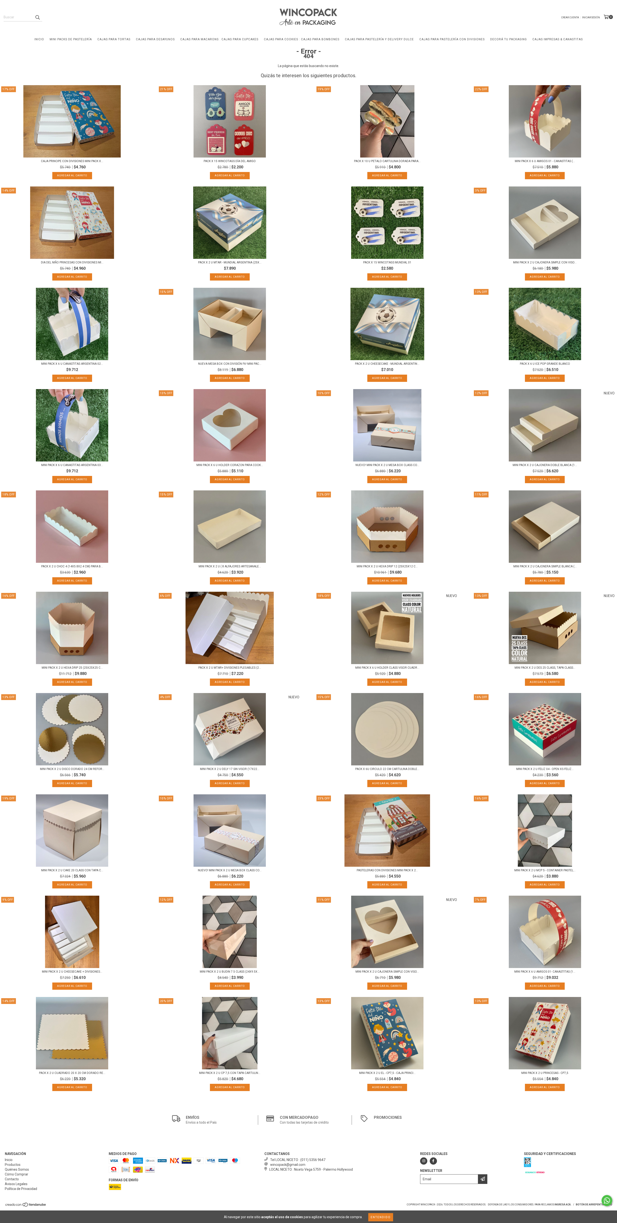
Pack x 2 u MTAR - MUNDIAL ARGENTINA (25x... (230, 262)
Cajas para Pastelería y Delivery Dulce (379, 39)
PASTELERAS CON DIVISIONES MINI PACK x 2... (387, 870)
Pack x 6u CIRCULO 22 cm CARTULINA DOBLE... (387, 769)
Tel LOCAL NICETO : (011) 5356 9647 (297, 1160)
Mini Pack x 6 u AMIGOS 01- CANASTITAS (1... (544, 971)
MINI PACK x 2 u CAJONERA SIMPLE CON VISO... (545, 262)
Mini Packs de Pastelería (71, 39)
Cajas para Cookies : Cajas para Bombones (301, 39)
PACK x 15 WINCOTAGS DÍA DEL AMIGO (230, 161)
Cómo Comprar (16, 1174)
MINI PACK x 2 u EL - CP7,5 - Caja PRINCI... (387, 1073)
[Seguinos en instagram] (423, 1161)
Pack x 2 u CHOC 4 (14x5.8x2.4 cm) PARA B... (72, 566)
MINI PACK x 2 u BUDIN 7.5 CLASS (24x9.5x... (230, 971)
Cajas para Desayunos (155, 39)
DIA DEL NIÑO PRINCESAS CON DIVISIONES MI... (72, 262)
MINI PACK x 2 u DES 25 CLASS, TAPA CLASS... (545, 667)
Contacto (12, 1179)
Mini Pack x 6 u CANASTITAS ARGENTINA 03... (72, 465)
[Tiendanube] (26, 1206)
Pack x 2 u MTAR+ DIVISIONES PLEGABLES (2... (229, 667)
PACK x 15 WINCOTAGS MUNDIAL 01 (387, 262)
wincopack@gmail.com (287, 1165)
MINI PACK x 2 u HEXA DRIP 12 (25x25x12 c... (387, 566)
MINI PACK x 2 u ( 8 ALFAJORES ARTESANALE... (230, 566)
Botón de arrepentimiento (594, 1204)
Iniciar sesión (591, 17)
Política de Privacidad (21, 1189)
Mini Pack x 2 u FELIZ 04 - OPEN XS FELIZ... (545, 769)
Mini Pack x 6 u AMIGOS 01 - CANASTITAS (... (545, 161)
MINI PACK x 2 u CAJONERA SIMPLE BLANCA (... (545, 566)
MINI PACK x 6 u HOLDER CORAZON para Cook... (229, 465)
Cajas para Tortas (113, 39)
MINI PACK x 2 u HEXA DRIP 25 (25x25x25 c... (72, 667)
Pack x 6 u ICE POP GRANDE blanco (545, 363)
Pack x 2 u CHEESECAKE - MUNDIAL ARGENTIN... (387, 363)
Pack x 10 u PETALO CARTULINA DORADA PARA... (387, 161)
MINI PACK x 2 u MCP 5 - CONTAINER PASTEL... (545, 870)
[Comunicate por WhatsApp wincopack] (607, 1200)
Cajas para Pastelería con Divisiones (452, 39)
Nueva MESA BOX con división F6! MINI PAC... (229, 363)
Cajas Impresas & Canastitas (557, 39)
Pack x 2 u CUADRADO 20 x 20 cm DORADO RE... (72, 1073)
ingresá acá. (563, 1204)
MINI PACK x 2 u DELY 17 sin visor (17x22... (229, 769)
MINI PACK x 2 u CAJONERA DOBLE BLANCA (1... (545, 465)
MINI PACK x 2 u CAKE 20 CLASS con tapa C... (72, 870)
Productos (12, 1165)
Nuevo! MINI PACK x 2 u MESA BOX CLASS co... (387, 465)
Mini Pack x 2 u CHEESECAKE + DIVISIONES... (72, 971)
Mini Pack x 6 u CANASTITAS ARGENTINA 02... (72, 363)
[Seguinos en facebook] (433, 1161)
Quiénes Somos (17, 1169)
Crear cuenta (570, 17)
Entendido (381, 1217)
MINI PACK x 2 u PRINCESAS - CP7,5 (544, 1073)
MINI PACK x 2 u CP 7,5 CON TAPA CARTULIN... (229, 1073)
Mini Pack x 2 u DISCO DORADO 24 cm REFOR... (72, 769)
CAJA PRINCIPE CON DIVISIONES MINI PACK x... (72, 161)
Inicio (39, 39)
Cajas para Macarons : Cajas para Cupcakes (219, 39)
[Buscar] (37, 17)
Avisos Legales (16, 1184)
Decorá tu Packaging (508, 39)
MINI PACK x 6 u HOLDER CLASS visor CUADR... (387, 667)
